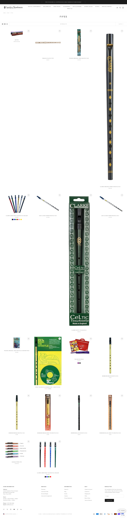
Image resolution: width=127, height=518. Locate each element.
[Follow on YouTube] (14, 509)
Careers (66, 496)
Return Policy (87, 498)
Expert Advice (88, 6)
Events (97, 6)
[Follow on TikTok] (17, 509)
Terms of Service (88, 500)
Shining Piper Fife (17, 461)
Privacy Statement (68, 498)
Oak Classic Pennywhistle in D (48, 215)
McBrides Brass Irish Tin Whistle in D (47, 432)
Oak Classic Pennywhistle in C (110, 215)
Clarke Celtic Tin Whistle (79, 330)
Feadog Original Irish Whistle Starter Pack (16, 350)
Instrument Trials (44, 491)
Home (4, 12)
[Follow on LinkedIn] (21, 509)
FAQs (86, 496)
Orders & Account (88, 489)
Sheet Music (57, 6)
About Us (69, 8)
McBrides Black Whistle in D (79, 432)
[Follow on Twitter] (7, 509)
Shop (8, 12)
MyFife (17, 39)
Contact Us (87, 491)
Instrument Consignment (46, 496)
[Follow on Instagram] (10, 509)
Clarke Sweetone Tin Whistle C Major (48, 472)
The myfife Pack (79, 359)
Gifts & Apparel (77, 6)
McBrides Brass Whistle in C (17, 432)
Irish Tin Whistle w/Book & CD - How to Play (47, 387)
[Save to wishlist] (28, 31)
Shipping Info (87, 493)
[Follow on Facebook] (3, 509)
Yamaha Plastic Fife (48, 58)
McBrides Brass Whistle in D (110, 376)
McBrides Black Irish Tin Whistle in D (110, 432)
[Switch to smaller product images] (4, 24)
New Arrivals (47, 6)
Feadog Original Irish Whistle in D (79, 58)
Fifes (12, 12)
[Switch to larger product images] (2, 24)
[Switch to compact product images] (7, 24)
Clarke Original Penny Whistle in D (110, 186)
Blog (65, 491)
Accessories (66, 6)
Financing (43, 489)
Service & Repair (106, 6)
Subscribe (109, 500)
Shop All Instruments (34, 6)
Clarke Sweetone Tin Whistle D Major (17, 215)
